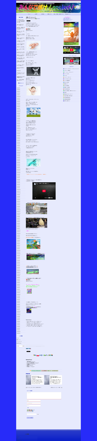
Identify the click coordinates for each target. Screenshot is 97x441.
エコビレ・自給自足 (67, 70)
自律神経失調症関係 (67, 99)
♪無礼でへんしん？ (30, 365)
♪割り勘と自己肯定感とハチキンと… (21, 68)
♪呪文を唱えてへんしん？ (31, 361)
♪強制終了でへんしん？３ (31, 364)
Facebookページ (67, 14)
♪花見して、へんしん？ (31, 366)
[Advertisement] (34, 337)
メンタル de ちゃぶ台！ (67, 78)
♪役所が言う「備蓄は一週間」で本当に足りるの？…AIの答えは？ (21, 28)
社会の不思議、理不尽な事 (68, 95)
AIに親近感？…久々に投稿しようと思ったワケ (21, 41)
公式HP (36, 14)
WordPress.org (18, 343)
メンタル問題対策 (67, 80)
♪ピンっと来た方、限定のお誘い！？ (21, 49)
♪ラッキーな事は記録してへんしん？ (33, 362)
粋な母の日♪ (19, 70)
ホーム (29, 14)
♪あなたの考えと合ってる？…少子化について (34, 321)
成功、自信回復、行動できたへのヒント (70, 90)
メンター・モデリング (67, 77)
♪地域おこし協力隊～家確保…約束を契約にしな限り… (21, 62)
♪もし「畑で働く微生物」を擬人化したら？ (21, 80)
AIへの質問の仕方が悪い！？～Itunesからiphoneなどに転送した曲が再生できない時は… (21, 21)
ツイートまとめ (66, 73)
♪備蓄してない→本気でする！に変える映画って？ (20, 55)
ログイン (17, 338)
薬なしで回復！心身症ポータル (59, 14)
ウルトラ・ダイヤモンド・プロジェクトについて (71, 68)
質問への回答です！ (67, 100)
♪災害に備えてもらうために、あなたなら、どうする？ (21, 73)
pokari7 (38, 376)
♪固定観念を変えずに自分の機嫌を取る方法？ (21, 77)
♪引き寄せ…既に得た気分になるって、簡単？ (20, 44)
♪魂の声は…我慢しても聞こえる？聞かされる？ (34, 325)
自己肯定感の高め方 (67, 97)
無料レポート (50, 14)
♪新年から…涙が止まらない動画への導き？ (20, 38)
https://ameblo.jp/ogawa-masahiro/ (32, 228)
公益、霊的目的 (66, 85)
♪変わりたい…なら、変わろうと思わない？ (34, 322)
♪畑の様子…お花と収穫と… (21, 46)
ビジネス (65, 75)
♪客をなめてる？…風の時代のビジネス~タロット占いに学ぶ (21, 35)
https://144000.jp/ (29, 217)
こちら (39, 202)
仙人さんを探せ (66, 82)
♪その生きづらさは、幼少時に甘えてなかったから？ (35, 323)
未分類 (65, 92)
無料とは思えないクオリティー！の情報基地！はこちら (35, 253)
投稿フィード (18, 339)
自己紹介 (42, 14)
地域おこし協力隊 (67, 87)
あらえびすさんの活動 (29, 237)
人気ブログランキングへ (29, 30)
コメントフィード (19, 341)
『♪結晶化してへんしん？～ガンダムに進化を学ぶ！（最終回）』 (36, 174)
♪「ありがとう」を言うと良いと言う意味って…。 (35, 326)
